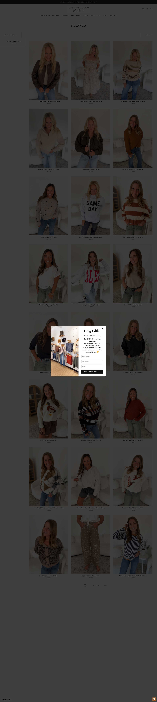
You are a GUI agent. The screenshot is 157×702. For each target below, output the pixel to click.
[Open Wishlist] (154, 699)
